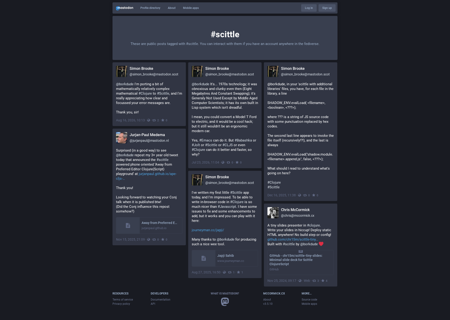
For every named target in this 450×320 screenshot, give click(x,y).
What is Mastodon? (225, 293)
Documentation (160, 299)
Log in (309, 8)
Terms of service (122, 299)
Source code (309, 299)
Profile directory (150, 8)
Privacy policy (121, 303)
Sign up (327, 8)
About (172, 8)
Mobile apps (191, 8)
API (153, 303)
